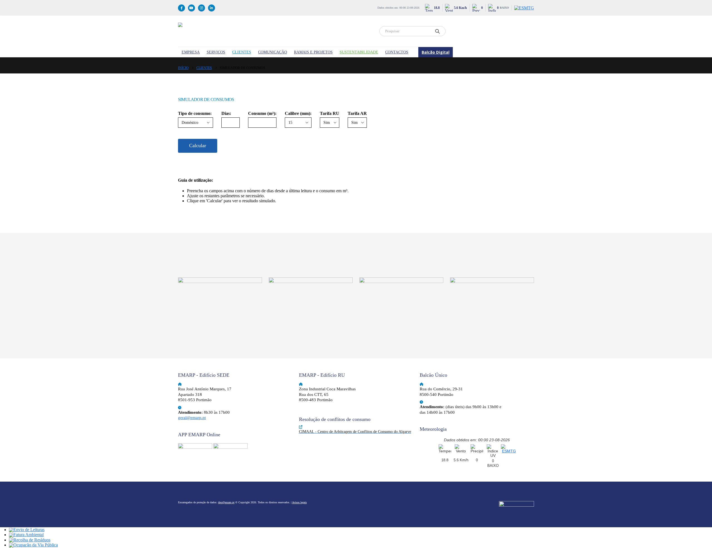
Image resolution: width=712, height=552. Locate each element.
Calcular (197, 145)
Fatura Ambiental (28, 534)
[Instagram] (201, 7)
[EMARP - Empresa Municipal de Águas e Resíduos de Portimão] (275, 31)
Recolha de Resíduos (31, 540)
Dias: (226, 113)
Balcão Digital (435, 52)
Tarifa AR (357, 113)
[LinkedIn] (211, 7)
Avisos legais (299, 502)
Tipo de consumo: (195, 113)
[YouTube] (191, 7)
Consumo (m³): (262, 113)
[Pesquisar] (437, 31)
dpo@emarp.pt (226, 502)
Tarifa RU (329, 113)
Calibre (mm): (298, 113)
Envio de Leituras (28, 529)
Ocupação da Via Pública (35, 545)
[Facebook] (181, 7)
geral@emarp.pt (192, 417)
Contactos (396, 52)
